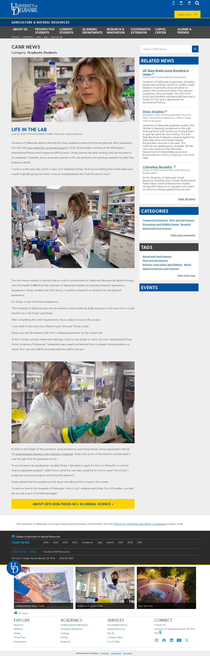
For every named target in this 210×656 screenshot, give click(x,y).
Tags (100, 542)
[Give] (189, 3)
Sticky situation (153, 111)
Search (110, 542)
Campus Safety (115, 637)
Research (186, 224)
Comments (105, 653)
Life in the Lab (56, 37)
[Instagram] (156, 641)
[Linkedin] (171, 641)
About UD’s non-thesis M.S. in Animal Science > (73, 504)
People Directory (116, 629)
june (46, 37)
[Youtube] (179, 641)
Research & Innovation (116, 31)
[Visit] (173, 3)
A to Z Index (113, 641)
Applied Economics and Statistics (161, 268)
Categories (87, 542)
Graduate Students (42, 52)
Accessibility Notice (117, 624)
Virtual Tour (19, 637)
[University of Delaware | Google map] (160, 633)
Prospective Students (45, 31)
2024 (39, 37)
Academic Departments (92, 31)
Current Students (66, 31)
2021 (120, 542)
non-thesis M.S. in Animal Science (47, 147)
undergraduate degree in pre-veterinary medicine (44, 453)
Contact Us (160, 624)
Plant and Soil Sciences (181, 220)
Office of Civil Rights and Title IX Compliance (140, 523)
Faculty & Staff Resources (56, 551)
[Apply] (181, 3)
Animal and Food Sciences (157, 228)
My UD (110, 633)
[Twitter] (186, 641)
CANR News (28, 37)
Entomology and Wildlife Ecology (161, 224)
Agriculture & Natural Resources (40, 22)
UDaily (17, 633)
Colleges (65, 633)
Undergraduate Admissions (74, 624)
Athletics (18, 629)
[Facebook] (164, 641)
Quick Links (184, 14)
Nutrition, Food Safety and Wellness (162, 264)
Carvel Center (160, 31)
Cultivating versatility (158, 167)
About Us (20, 29)
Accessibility (127, 653)
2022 (74, 542)
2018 (139, 542)
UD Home (15, 37)
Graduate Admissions (71, 629)
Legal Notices (116, 653)
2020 (130, 542)
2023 (65, 542)
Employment (20, 641)
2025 (45, 542)
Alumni (187, 264)
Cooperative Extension (141, 31)
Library (64, 637)
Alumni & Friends (184, 31)
